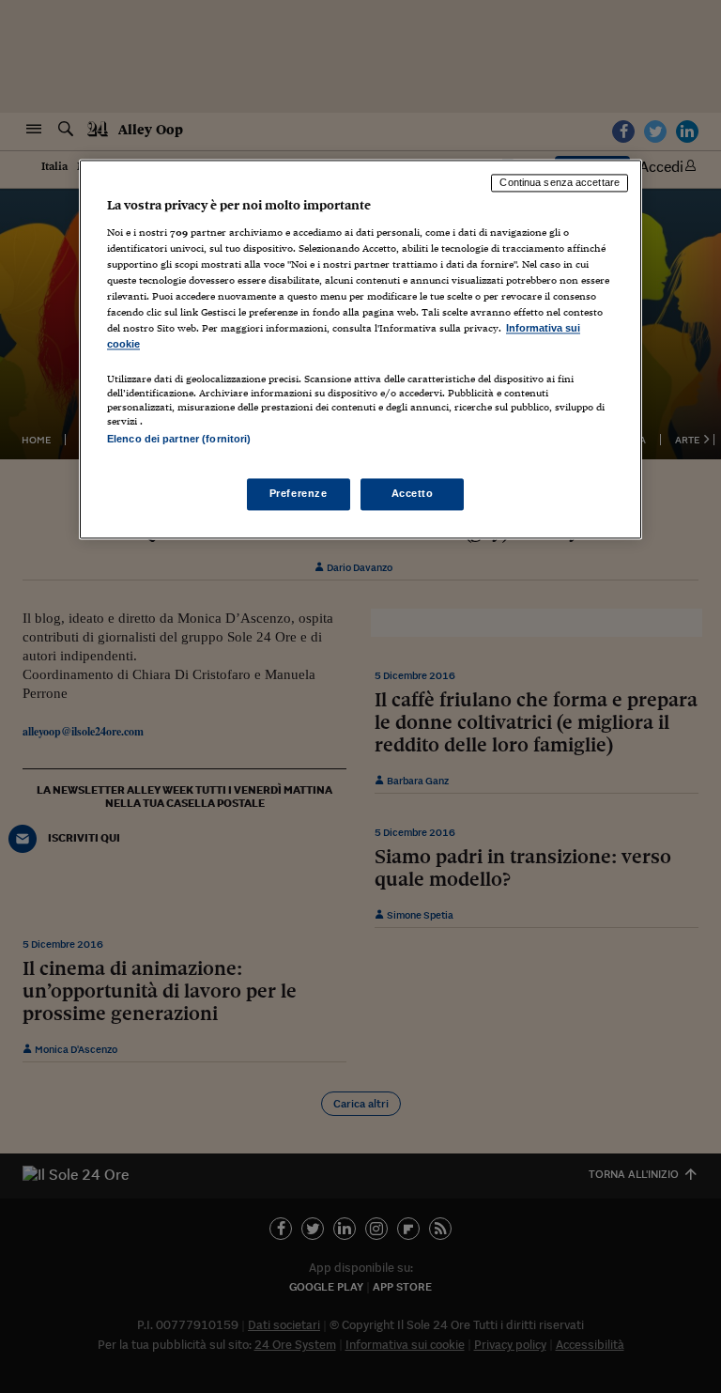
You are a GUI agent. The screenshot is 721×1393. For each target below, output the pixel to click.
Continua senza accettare (559, 183)
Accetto (412, 493)
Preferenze (298, 493)
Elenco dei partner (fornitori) (179, 438)
